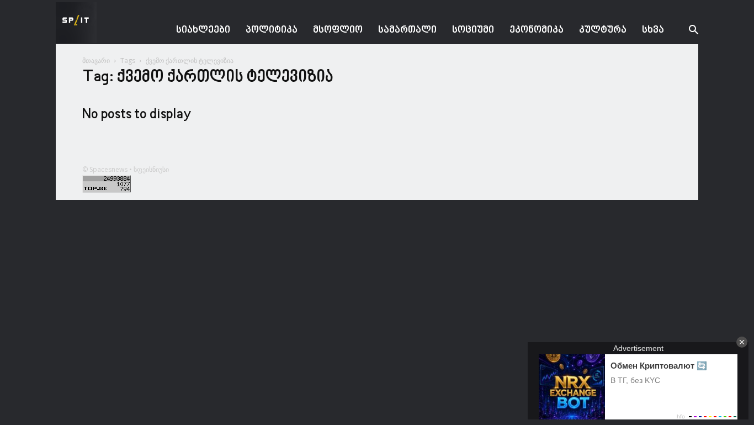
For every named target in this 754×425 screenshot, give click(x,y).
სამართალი (407, 30)
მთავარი (96, 60)
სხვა (653, 30)
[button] (685, 31)
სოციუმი (473, 30)
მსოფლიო (338, 30)
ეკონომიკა (536, 30)
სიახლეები (203, 30)
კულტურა (602, 30)
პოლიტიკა (272, 30)
